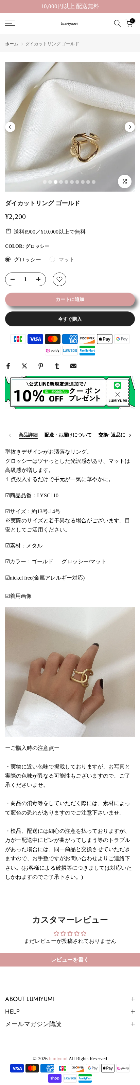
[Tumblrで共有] (57, 366)
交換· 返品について (119, 434)
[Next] (130, 127)
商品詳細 (28, 434)
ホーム (11, 44)
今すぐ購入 (70, 319)
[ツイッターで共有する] (24, 366)
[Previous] (10, 127)
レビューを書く (70, 959)
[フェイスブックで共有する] (8, 366)
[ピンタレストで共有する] (41, 366)
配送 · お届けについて (68, 434)
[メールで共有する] (73, 366)
